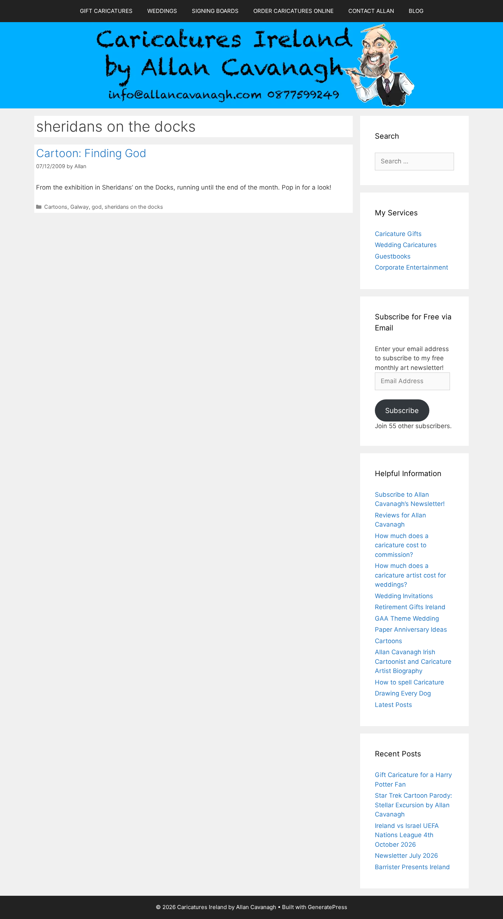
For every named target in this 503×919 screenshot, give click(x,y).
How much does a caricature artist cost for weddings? (410, 575)
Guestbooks (393, 256)
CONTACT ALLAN (371, 10)
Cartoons (55, 207)
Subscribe (402, 410)
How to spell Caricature (409, 682)
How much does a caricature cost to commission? (402, 545)
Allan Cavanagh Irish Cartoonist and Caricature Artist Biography (413, 661)
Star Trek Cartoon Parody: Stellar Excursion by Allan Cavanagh (413, 805)
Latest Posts (393, 704)
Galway (79, 207)
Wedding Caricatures (406, 245)
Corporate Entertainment (411, 267)
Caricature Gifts (398, 233)
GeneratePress (327, 907)
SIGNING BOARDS (215, 10)
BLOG (416, 10)
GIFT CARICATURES (106, 10)
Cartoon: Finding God (91, 153)
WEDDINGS (162, 10)
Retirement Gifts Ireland (410, 607)
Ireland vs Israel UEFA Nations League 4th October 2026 (407, 835)
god (97, 207)
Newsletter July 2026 (406, 855)
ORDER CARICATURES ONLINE (293, 10)
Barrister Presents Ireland (412, 867)
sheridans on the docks (134, 207)
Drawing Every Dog (403, 693)
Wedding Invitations (404, 596)
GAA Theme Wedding (407, 618)
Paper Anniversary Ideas (411, 629)
